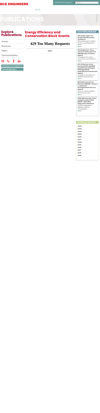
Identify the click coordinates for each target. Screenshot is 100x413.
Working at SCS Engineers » (12, 66)
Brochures (6, 46)
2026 (80, 126)
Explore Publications (11, 33)
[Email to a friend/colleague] (3, 62)
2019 (79, 145)
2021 (79, 139)
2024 (80, 131)
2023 (80, 134)
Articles (5, 41)
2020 (80, 142)
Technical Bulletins (10, 55)
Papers (5, 51)
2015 (79, 155)
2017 (79, 150)
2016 (79, 153)
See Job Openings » (9, 69)
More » (80, 46)
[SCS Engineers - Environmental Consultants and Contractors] (14, 5)
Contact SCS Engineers (63, 2)
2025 (80, 129)
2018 (79, 147)
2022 (80, 137)
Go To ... (38, 10)
